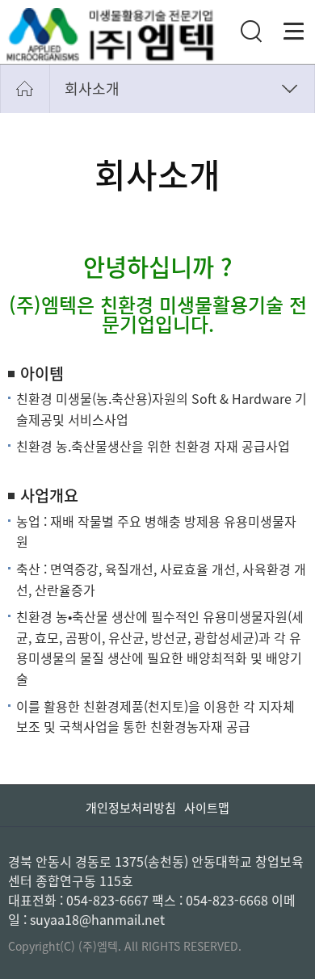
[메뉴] (294, 32)
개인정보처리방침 (131, 808)
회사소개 (92, 88)
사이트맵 (206, 808)
